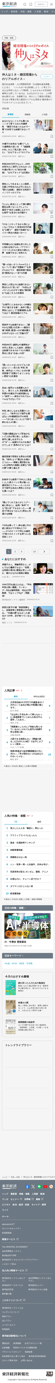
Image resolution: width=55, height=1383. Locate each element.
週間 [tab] (39, 822)
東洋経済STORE (9, 1255)
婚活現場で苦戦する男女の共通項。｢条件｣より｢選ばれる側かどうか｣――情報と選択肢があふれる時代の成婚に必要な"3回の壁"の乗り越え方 (16, 462)
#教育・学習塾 (26, 963)
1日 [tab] (15, 822)
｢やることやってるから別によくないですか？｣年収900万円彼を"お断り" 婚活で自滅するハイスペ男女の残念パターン (17, 228)
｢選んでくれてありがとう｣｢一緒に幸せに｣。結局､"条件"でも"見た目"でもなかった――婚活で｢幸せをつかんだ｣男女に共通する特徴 (16, 508)
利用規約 (6, 1329)
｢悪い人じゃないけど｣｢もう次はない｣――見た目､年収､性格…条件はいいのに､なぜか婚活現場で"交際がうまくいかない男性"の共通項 (16, 370)
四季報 (27, 1199)
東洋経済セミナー (36, 1285)
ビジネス (6, 1204)
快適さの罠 (23, 1002)
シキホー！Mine (9, 1264)
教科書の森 (7, 1294)
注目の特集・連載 (14, 908)
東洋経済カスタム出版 (38, 1289)
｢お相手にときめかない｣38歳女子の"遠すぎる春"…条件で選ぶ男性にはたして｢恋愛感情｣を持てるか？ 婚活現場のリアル (16, 308)
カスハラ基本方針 (9, 1360)
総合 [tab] (16, 696)
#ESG (14, 963)
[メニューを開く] (51, 4)
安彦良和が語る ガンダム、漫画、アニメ (29, 872)
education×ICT (8, 1224)
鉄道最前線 (15, 893)
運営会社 (6, 1343)
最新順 (14, 11)
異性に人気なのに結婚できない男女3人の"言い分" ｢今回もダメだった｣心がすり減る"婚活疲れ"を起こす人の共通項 (16, 288)
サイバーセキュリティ (11, 1228)
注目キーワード (13, 955)
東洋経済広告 (8, 1289)
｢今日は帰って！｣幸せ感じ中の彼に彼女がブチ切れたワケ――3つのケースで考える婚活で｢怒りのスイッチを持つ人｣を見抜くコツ (16, 531)
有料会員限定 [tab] (39, 696)
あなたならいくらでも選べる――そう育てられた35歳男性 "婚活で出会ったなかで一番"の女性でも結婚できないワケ (16, 126)
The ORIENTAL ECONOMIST (15, 1247)
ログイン (41, 4)
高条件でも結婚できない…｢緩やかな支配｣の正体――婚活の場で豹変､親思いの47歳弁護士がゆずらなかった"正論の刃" (16, 328)
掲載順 (27, 114)
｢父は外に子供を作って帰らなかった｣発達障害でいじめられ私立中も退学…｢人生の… (26, 717)
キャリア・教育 (39, 1204)
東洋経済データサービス (12, 1285)
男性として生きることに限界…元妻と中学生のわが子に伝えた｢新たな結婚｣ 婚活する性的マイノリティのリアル (16, 188)
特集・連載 (26, 11)
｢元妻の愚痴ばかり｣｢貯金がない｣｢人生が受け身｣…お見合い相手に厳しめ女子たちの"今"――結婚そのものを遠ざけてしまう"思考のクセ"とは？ (16, 439)
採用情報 (17, 1343)
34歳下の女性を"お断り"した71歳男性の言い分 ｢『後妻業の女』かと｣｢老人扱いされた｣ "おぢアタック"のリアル (16, 148)
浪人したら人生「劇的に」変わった (26, 828)
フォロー (46, 77)
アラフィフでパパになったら (23, 835)
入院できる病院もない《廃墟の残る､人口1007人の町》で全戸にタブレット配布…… (26, 741)
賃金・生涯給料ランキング (22, 842)
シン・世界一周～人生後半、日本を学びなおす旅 (30, 864)
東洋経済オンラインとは (12, 1308)
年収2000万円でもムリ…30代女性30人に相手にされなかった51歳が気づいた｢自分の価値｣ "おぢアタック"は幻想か (16, 168)
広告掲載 (6, 1348)
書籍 (38, 1199)
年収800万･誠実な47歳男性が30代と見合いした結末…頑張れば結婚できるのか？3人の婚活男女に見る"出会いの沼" (16, 348)
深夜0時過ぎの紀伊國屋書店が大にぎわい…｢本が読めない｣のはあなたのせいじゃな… (26, 753)
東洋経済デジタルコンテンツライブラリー (20, 1260)
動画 (46, 11)
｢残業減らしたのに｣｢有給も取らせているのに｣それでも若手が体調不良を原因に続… (26, 729)
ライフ (5, 1210)
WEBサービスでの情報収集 (25, 1348)
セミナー (15, 1199)
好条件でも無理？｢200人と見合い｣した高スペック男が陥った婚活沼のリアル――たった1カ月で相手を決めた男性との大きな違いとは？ (17, 485)
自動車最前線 (16, 850)
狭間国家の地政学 (26, 1022)
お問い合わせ (27, 1360)
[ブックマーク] (52, 136)
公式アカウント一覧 (33, 1343)
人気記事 (9, 690)
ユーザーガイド (9, 1325)
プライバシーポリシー (11, 1352)
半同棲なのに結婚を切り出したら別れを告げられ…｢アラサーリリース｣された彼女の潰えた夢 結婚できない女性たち (16, 248)
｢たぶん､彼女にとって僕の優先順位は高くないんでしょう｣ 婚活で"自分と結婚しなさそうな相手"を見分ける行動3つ (16, 208)
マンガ (5, 1199)
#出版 (7, 963)
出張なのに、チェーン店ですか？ (25, 879)
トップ (4, 11)
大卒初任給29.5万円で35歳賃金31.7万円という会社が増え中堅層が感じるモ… (27, 705)
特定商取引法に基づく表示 (13, 1356)
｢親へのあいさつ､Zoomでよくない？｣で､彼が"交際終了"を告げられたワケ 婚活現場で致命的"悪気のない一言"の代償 (16, 268)
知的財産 (28, 1352)
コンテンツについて (10, 1312)
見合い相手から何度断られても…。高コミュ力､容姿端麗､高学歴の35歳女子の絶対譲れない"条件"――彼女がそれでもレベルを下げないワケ (16, 393)
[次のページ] (44, 551)
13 (34, 551)
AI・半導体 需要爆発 (15, 942)
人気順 (38, 11)
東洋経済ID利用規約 (37, 1356)
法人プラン (7, 1321)
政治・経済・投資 (21, 1204)
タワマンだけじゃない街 (21, 886)
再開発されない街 (18, 857)
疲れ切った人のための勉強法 (31, 983)
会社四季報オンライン (11, 1251)
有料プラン (7, 1316)
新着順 (10, 114)
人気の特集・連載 (15, 815)
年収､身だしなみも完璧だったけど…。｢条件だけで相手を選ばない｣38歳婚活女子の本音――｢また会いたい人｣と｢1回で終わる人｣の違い (16, 416)
